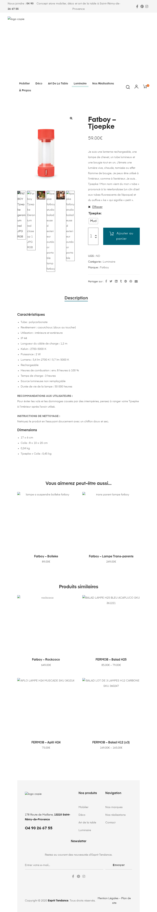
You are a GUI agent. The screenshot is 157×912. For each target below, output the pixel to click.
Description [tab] (76, 298)
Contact (110, 822)
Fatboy (104, 267)
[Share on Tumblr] (121, 281)
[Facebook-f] (137, 6)
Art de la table (58, 83)
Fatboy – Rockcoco (46, 659)
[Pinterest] (142, 6)
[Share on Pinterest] (130, 281)
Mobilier (24, 83)
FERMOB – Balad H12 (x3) (111, 742)
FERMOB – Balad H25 (111, 659)
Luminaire (80, 83)
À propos (25, 90)
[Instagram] (146, 6)
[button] (71, 118)
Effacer (97, 207)
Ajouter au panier (124, 236)
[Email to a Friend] (136, 281)
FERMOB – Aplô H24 (46, 742)
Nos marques (114, 807)
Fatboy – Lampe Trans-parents (111, 556)
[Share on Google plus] (125, 281)
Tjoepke (94, 213)
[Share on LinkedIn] (116, 281)
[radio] (93, 221)
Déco (38, 83)
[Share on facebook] (106, 281)
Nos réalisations (103, 83)
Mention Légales (108, 898)
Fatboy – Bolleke (46, 556)
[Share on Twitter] (111, 281)
